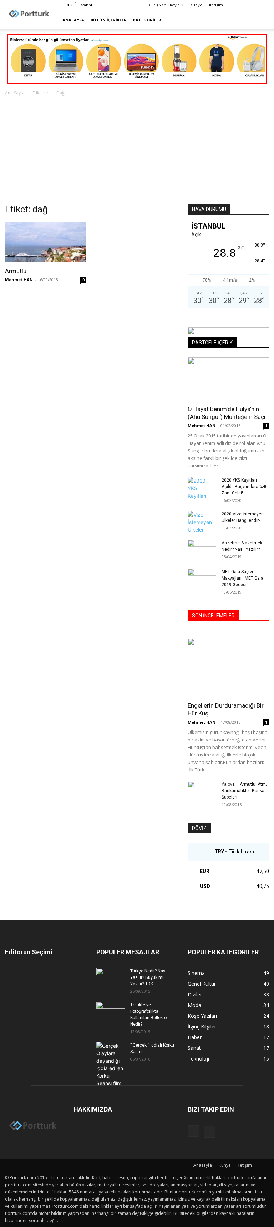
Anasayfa (73, 19)
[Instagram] (252, 5)
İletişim (216, 4)
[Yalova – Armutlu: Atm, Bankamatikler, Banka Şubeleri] (202, 791)
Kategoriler (147, 19)
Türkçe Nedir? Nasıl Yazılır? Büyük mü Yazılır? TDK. (149, 977)
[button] (260, 19)
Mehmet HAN (19, 279)
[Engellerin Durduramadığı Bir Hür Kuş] (228, 667)
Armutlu (15, 270)
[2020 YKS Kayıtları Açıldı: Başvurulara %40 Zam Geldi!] (202, 488)
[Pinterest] (263, 5)
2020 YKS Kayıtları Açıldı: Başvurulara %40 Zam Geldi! (245, 487)
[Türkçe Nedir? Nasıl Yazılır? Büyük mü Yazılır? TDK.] (110, 978)
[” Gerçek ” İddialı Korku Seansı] (110, 1064)
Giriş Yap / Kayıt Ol (166, 4)
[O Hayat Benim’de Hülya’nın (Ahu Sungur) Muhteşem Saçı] (228, 378)
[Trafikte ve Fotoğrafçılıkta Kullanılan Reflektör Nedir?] (110, 1012)
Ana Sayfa (15, 93)
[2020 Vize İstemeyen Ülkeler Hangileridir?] (202, 522)
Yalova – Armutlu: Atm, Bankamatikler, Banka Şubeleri (244, 791)
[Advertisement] (137, 150)
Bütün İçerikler (109, 19)
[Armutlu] (45, 242)
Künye (196, 4)
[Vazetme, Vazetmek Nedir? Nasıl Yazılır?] (202, 550)
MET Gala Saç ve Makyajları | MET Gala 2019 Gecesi (242, 578)
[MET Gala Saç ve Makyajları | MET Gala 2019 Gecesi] (202, 579)
